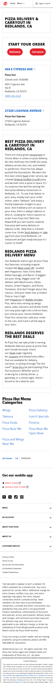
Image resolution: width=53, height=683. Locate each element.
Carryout (38, 52)
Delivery (14, 52)
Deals (12, 3)
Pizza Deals (10, 423)
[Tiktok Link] (17, 497)
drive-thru (18, 367)
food (25, 176)
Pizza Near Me (11, 429)
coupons (13, 356)
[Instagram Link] (23, 497)
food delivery (32, 232)
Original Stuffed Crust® (27, 179)
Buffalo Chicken (34, 299)
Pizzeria (34, 423)
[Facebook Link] (5, 497)
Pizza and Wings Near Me (13, 441)
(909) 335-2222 (13, 96)
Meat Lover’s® (26, 268)
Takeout (7, 416)
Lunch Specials (39, 416)
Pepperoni (16, 299)
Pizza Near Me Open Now (38, 431)
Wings (6, 410)
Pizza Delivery (38, 410)
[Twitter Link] (11, 497)
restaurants (36, 154)
